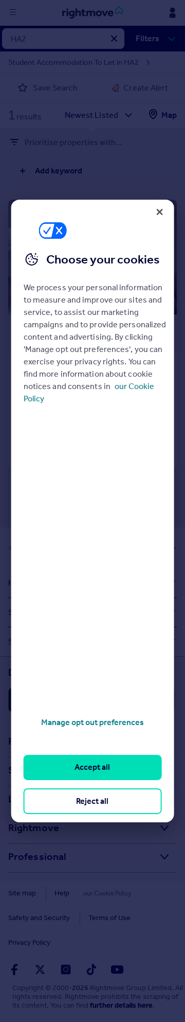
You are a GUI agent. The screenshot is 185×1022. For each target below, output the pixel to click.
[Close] (159, 212)
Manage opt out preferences (92, 722)
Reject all (92, 801)
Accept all (92, 767)
